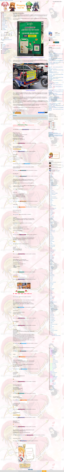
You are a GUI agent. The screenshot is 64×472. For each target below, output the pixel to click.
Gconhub (52, 371)
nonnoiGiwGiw (52, 319)
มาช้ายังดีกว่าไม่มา (52, 320)
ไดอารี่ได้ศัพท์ (4, 29)
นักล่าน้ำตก (51, 183)
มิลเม (51, 287)
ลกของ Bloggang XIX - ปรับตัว (53, 104)
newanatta (51, 261)
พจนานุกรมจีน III (53, 367)
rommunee (51, 256)
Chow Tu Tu (52, 331)
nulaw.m (51, 229)
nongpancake (52, 326)
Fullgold (51, 272)
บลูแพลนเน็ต (53, 351)
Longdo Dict (53, 368)
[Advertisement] (56, 341)
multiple (15, 243)
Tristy (51, 242)
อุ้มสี (50, 215)
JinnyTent (51, 310)
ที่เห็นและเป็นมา (52, 275)
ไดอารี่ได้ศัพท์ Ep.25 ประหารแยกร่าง (54, 72)
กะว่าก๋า (15, 143)
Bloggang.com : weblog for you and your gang (6, 0)
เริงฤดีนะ (51, 214)
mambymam (52, 258)
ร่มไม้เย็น (51, 304)
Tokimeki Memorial (53, 372)
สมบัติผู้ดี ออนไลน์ (53, 376)
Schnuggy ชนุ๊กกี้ (52, 246)
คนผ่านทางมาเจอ (19, 163)
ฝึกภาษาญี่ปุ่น (52, 375)
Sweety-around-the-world (53, 198)
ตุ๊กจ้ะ (51, 299)
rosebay (51, 218)
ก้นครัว (52, 350)
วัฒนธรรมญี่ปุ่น (53, 377)
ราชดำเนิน (53, 354)
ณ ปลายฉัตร (52, 190)
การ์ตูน (3, 16)
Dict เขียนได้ (53, 363)
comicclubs (51, 303)
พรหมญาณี (51, 236)
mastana (51, 219)
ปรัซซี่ (51, 248)
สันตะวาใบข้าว (52, 315)
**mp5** (51, 292)
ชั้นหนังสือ (3, 24)
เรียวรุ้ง (51, 295)
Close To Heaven (52, 231)
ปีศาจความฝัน (52, 264)
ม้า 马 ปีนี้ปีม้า (51, 83)
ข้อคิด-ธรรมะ (4, 15)
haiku (51, 195)
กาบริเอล (51, 278)
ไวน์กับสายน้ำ (52, 251)
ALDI (51, 294)
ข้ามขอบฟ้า (51, 213)
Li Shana (51, 204)
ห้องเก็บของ (3, 19)
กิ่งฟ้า (51, 224)
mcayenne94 (52, 314)
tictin (51, 220)
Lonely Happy (52, 321)
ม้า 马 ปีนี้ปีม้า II (51, 79)
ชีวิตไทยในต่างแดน (4, 25)
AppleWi (51, 273)
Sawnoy (51, 247)
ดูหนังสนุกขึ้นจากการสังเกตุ (6, 50)
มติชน (52, 381)
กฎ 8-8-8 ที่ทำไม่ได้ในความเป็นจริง (53, 78)
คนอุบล (51, 201)
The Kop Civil (16, 170)
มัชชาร (51, 189)
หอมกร (15, 151)
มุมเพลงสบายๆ (4, 23)
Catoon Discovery (54, 360)
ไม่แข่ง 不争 (3, 47)
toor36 (20, 129)
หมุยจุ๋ (51, 225)
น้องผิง (51, 175)
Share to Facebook (41, 112)
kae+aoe (51, 269)
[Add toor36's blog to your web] (56, 335)
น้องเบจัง (51, 179)
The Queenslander (52, 194)
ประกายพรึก (52, 252)
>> (11, 32)
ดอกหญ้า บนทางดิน (53, 205)
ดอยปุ (51, 174)
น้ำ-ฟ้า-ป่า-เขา (52, 209)
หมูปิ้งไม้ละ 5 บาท (52, 230)
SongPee (51, 184)
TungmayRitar (52, 288)
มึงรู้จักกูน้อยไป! (4, 53)
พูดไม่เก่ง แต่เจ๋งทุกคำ (53, 282)
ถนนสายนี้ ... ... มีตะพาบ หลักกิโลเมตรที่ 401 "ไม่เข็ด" (56, 77)
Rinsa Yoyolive (52, 241)
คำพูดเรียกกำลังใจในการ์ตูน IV (53, 93)
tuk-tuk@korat (16, 176)
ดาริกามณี (51, 284)
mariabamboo (52, 308)
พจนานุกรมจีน (53, 364)
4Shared (52, 359)
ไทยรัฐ (52, 380)
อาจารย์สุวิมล (16, 201)
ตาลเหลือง (51, 268)
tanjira (15, 393)
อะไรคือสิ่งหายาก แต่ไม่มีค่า (54, 193)
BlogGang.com (52, 389)
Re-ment (52, 384)
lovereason (51, 289)
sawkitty (51, 240)
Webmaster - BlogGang (53, 334)
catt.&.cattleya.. (16, 214)
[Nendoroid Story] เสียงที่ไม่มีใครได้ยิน (54, 97)
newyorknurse (16, 343)
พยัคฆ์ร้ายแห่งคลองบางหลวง (54, 185)
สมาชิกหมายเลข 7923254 (53, 330)
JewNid (51, 199)
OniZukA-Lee (52, 267)
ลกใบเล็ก (3, 28)
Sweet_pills (16, 234)
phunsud (51, 255)
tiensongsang (52, 257)
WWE (51, 355)
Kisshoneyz (51, 283)
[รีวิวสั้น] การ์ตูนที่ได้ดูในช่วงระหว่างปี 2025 (55, 103)
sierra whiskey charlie (53, 208)
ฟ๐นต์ (52, 385)
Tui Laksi (51, 279)
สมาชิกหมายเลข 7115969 (53, 324)
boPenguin (51, 180)
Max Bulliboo (52, 298)
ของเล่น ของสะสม (4, 20)
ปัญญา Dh (15, 356)
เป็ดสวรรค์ (51, 200)
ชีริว (15, 307)
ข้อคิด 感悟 (3, 44)
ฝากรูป (52, 358)
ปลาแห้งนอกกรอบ (52, 305)
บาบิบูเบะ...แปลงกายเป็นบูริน (54, 309)
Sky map (52, 388)
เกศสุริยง (51, 210)
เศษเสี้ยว (51, 243)
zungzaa (51, 293)
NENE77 (51, 263)
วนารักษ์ (51, 235)
